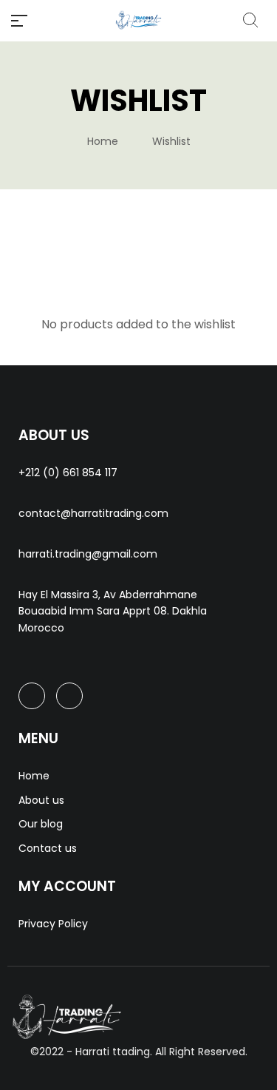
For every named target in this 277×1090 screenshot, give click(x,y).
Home (102, 141)
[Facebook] (31, 696)
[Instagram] (69, 696)
